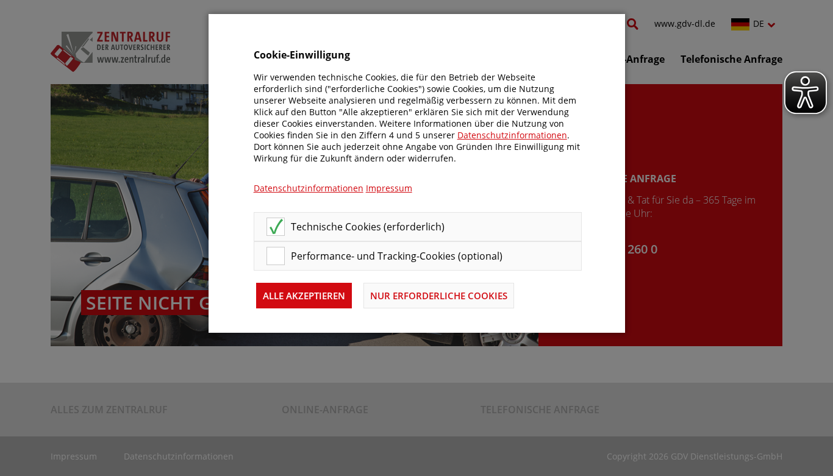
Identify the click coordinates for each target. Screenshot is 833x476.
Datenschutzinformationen (512, 135)
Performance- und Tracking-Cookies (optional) (396, 256)
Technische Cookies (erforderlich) (368, 226)
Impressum (389, 188)
